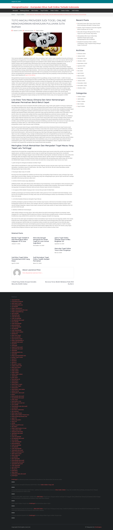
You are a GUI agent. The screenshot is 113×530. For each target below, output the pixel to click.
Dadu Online (15, 371)
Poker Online (54, 10)
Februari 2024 (81, 53)
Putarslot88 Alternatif (18, 460)
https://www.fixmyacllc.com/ (20, 310)
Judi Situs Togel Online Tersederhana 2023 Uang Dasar (21, 259)
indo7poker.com (16, 401)
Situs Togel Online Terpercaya (20, 414)
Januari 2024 (81, 56)
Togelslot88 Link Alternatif (19, 406)
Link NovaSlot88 (16, 318)
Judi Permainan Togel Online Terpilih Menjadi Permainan (41, 259)
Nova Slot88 (15, 322)
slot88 (13, 423)
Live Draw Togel (16, 386)
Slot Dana (14, 435)
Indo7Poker (15, 369)
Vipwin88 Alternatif (17, 450)
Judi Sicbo (14, 376)
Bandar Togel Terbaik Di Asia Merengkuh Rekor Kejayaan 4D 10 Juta (20, 239)
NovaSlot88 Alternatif (18, 320)
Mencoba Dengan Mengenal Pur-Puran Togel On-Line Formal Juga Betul (41, 240)
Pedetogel (14, 479)
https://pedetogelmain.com (19, 416)
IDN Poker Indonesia (18, 409)
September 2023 (82, 63)
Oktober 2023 (81, 61)
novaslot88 (15, 306)
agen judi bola (16, 467)
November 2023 (82, 58)
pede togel (15, 377)
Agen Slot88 (15, 313)
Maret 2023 (80, 75)
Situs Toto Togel (16, 335)
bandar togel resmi (17, 357)
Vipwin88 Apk (16, 315)
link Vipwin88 (16, 458)
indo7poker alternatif (18, 392)
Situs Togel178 (16, 455)
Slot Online (34, 10)
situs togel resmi (16, 303)
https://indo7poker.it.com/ (19, 428)
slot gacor (14, 468)
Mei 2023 (80, 70)
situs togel (15, 472)
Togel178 (14, 343)
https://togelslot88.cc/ (18, 340)
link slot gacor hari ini (18, 403)
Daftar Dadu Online (17, 374)
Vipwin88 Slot (16, 300)
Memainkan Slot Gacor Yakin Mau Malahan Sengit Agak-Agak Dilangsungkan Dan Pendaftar (87, 37)
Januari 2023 (81, 80)
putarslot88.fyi (16, 325)
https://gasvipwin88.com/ (19, 355)
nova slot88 (15, 404)
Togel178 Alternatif (17, 347)
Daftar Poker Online (17, 332)
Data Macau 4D (16, 379)
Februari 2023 (81, 78)
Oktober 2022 (81, 88)
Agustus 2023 (81, 66)
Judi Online (75, 10)
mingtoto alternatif (17, 431)
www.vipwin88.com (17, 305)
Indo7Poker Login (17, 384)
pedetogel (14, 470)
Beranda (15, 10)
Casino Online (65, 10)
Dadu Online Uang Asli (47, 484)
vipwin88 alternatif (17, 342)
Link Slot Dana (16, 316)
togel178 (14, 359)
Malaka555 (15, 333)
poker (13, 394)
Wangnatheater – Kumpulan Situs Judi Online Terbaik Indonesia (45, 7)
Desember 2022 (82, 83)
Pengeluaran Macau (17, 301)
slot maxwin (15, 411)
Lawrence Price (28, 30)
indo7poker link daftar (18, 389)
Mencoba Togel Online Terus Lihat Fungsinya (63, 249)
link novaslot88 (16, 337)
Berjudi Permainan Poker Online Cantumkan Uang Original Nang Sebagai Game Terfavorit (89, 43)
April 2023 (80, 73)
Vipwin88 (14, 345)
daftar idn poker (16, 419)
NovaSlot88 (15, 328)
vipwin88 (14, 350)
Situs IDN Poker (16, 367)
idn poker (14, 426)
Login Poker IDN (16, 430)
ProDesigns (98, 527)
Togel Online (44, 10)
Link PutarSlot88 (16, 323)
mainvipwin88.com (17, 352)
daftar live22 (15, 391)
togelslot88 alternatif (18, 398)
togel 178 (14, 418)
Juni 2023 (80, 68)
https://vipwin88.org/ (18, 311)
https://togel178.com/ (18, 425)
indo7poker (15, 381)
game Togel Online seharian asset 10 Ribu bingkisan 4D (62, 239)
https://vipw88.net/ (17, 308)
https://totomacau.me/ (18, 452)
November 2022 (82, 85)
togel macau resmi (17, 338)
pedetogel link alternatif (19, 474)
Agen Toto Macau (30, 75)
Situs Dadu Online (60, 490)
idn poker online (16, 364)
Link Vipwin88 (16, 465)
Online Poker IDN (17, 365)
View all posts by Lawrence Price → (32, 273)
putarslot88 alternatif (18, 396)
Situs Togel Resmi (17, 413)
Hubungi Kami (24, 10)
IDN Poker (40, 496)
